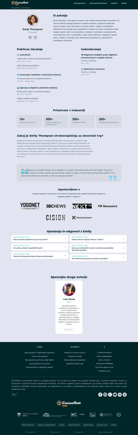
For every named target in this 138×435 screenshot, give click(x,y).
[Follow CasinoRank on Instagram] (105, 395)
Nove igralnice (79, 3)
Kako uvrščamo (104, 360)
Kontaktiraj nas (104, 371)
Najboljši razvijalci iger (75, 363)
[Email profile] (30, 37)
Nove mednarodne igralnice (75, 360)
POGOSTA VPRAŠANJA (104, 363)
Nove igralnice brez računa (39, 363)
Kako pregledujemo (104, 356)
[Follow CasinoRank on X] (110, 395)
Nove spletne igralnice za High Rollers (39, 360)
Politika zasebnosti (55, 432)
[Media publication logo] (30, 206)
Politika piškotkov (30, 432)
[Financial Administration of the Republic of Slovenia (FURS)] (27, 415)
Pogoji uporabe (79, 432)
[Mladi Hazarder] (92, 415)
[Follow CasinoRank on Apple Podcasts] (125, 395)
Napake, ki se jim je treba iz (75, 352)
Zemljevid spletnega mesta (105, 432)
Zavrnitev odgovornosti (104, 367)
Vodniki (114, 3)
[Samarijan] (78, 415)
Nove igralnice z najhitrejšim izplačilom (39, 352)
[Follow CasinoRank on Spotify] (120, 395)
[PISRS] (54, 415)
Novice (124, 3)
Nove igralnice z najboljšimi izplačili (39, 367)
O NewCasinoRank (104, 352)
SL (13, 395)
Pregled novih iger (75, 356)
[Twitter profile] (35, 37)
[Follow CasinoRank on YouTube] (115, 395)
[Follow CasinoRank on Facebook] (100, 395)
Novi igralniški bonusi (98, 3)
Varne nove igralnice (39, 356)
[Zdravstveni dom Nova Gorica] (106, 415)
